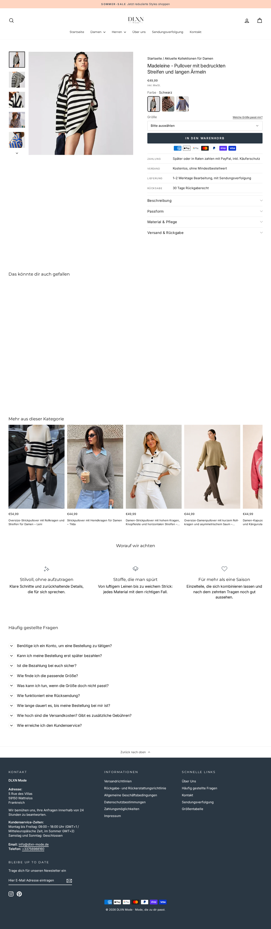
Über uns (139, 32)
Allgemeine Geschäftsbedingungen (130, 795)
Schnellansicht (38, 372)
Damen (96, 32)
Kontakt (196, 32)
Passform (155, 211)
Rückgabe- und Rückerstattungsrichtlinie (135, 788)
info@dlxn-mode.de (34, 844)
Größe (152, 117)
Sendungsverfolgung (167, 32)
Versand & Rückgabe (165, 233)
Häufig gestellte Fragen (199, 788)
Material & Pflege (162, 222)
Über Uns (189, 781)
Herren (117, 32)
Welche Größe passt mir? (248, 117)
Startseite (77, 32)
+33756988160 (33, 849)
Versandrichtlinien (118, 781)
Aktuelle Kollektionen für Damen (189, 58)
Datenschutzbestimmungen (125, 802)
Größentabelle (192, 809)
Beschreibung (159, 200)
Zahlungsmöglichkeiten (121, 809)
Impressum (112, 816)
